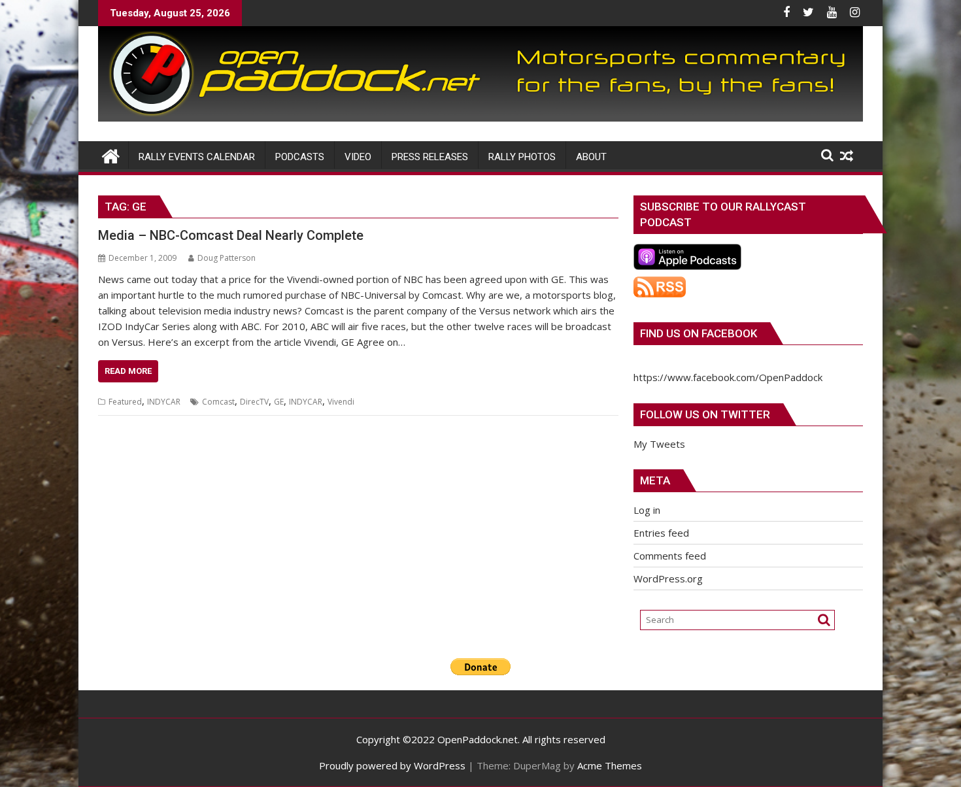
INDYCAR (163, 401)
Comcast (218, 401)
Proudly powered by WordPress (392, 765)
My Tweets (659, 443)
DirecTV (254, 401)
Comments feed (669, 555)
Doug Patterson (226, 257)
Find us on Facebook (698, 333)
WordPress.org (668, 578)
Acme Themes (609, 765)
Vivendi (341, 401)
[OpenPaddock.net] (480, 117)
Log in (646, 509)
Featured (125, 401)
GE (279, 401)
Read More (128, 371)
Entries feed (661, 532)
